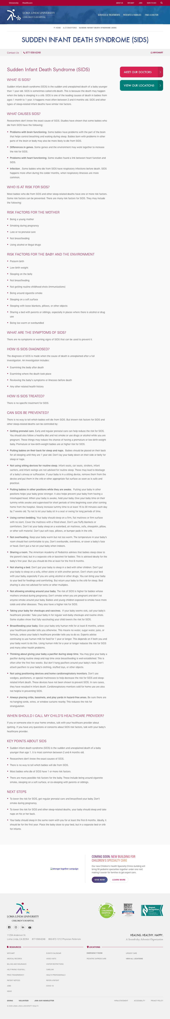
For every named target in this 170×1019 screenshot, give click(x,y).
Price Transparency (15, 975)
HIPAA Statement (121, 1001)
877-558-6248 (38, 939)
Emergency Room (94, 953)
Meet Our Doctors (138, 72)
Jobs (140, 3)
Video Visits (51, 959)
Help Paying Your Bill (16, 970)
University (13, 3)
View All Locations (134, 959)
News (9, 991)
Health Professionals (55, 975)
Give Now (100, 880)
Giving (10, 1001)
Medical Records (14, 959)
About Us (119, 3)
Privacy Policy (157, 1001)
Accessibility (139, 1001)
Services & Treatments (109, 15)
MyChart (130, 3)
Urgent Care (131, 953)
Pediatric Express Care (96, 959)
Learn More (119, 880)
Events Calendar (53, 953)
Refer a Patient (52, 980)
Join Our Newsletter (44, 1001)
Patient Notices (13, 980)
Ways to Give (151, 3)
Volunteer (24, 1001)
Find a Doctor (151, 15)
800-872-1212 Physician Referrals (64, 939)
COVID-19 (50, 986)
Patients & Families (132, 15)
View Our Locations (139, 85)
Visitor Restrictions (54, 964)
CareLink (50, 970)
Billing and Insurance (16, 964)
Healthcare (27, 3)
